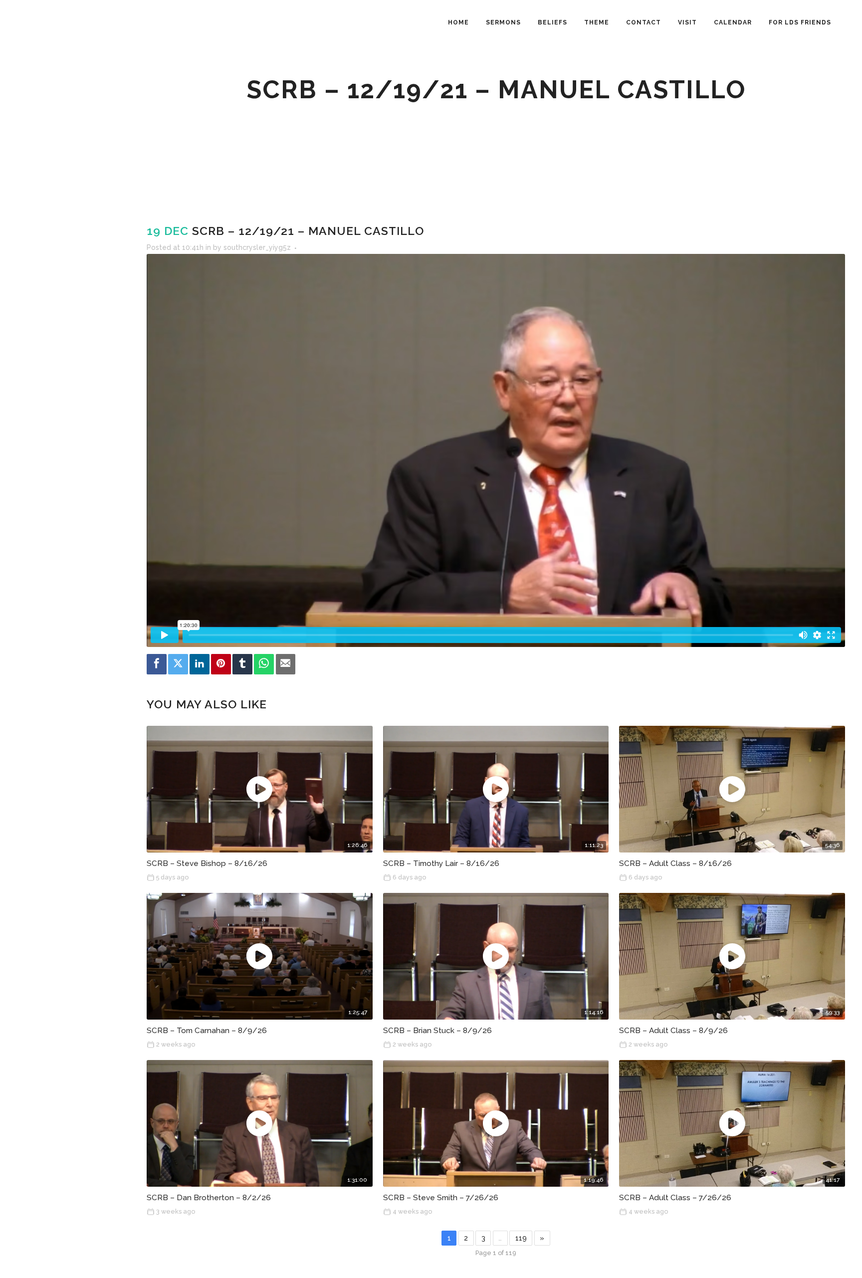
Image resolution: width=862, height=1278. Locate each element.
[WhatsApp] (264, 664)
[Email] (286, 664)
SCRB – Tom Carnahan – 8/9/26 (207, 1030)
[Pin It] (221, 664)
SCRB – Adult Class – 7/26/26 (675, 1197)
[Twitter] (178, 664)
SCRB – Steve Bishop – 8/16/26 (207, 863)
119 (521, 1238)
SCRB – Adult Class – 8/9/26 (673, 1030)
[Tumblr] (242, 664)
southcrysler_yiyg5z (257, 247)
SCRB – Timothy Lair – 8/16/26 (441, 863)
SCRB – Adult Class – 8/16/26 (675, 863)
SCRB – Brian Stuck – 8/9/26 (437, 1030)
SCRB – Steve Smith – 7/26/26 (440, 1197)
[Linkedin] (200, 664)
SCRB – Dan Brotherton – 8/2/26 (209, 1197)
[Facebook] (157, 664)
